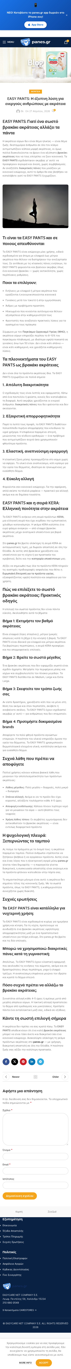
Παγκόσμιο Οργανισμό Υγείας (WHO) (44, 331)
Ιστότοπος (8, 1178)
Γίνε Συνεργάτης (12, 1274)
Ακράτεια (35, 91)
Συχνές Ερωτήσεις (13, 1241)
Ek (22, 111)
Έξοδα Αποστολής (13, 1230)
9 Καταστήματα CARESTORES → (20, 1310)
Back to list (35, 1076)
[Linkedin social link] (31, 1061)
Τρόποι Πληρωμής (13, 1236)
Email (7, 1164)
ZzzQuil (52, 1211)
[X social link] (14, 1061)
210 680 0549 (11, 1302)
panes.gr (12, 543)
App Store (37, 24)
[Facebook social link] (6, 1061)
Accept (43, 1362)
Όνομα (7, 1150)
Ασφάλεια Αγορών (13, 1263)
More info (25, 1362)
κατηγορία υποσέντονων (46, 558)
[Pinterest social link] (23, 1061)
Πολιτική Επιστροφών (15, 1258)
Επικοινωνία (10, 1225)
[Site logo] (35, 41)
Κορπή (19, 1211)
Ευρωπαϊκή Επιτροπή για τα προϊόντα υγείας (28, 573)
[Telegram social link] (40, 1061)
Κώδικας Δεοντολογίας (16, 1269)
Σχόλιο (7, 1110)
